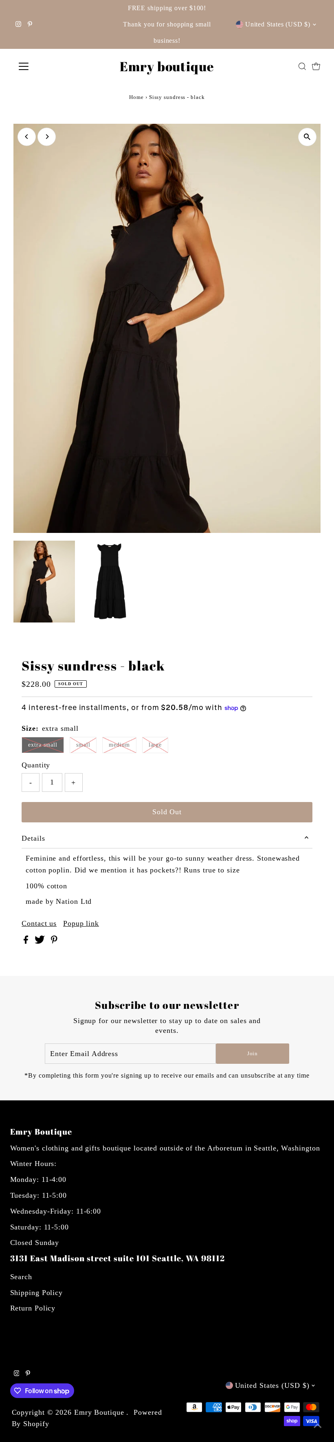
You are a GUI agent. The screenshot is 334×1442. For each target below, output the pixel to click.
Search (21, 1277)
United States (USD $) (277, 24)
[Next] (46, 136)
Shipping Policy (36, 1293)
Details (33, 838)
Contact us (39, 923)
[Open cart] (316, 66)
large (155, 745)
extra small (42, 745)
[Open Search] (302, 66)
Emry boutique (167, 66)
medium (119, 745)
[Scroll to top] (318, 1426)
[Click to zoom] (307, 137)
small (83, 745)
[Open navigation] (49, 66)
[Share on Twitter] (41, 941)
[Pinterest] (30, 24)
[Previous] (27, 136)
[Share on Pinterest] (54, 941)
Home (136, 97)
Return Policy (33, 1308)
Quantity (36, 765)
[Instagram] (18, 24)
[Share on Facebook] (27, 941)
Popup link (81, 923)
